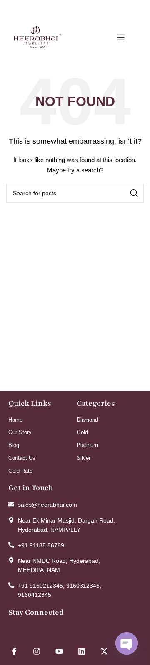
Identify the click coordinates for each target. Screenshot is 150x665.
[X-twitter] (104, 651)
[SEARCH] (134, 193)
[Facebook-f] (14, 651)
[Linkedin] (81, 651)
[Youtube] (59, 651)
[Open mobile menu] (120, 37)
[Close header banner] (139, 8)
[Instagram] (37, 651)
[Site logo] (37, 37)
